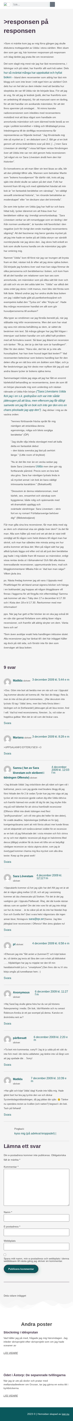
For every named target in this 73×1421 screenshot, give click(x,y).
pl (14, 944)
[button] (67, 3)
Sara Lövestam (23, 876)
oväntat (16, 72)
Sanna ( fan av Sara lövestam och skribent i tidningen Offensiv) (24, 772)
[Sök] (52, 4)
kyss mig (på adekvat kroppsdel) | (35, 1133)
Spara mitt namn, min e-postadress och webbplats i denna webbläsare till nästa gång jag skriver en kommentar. (36, 1259)
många (26, 72)
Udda (39, 466)
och (52, 72)
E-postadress (12, 1226)
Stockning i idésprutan (21, 1332)
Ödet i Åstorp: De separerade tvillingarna (35, 1375)
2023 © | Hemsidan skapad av (48, 1414)
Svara (7, 723)
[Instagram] (15, 1414)
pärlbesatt (19, 1037)
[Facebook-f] (8, 1414)
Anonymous (21, 992)
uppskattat (42, 72)
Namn (8, 1212)
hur (6, 72)
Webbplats (10, 1241)
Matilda (18, 680)
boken (8, 77)
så (10, 72)
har (34, 72)
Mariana (18, 737)
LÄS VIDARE (11, 1353)
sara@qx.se (36, 918)
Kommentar (11, 1167)
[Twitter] (22, 1414)
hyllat (58, 72)
